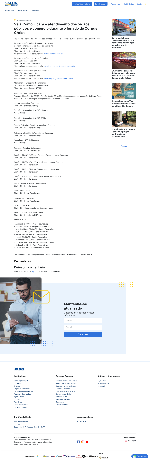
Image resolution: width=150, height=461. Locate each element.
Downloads (35, 11)
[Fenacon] (104, 457)
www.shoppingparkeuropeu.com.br (58, 78)
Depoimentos (60, 402)
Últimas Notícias (22, 11)
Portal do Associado (21, 404)
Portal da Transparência (81, 4)
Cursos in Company (63, 389)
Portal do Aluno (61, 397)
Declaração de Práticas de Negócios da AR (29, 427)
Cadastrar (83, 334)
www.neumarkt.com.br (53, 54)
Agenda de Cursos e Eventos (66, 383)
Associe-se (115, 4)
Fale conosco (141, 456)
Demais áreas (100, 4)
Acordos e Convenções (22, 394)
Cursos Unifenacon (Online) (65, 391)
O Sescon (17, 386)
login (34, 271)
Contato (17, 399)
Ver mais (124, 146)
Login (139, 4)
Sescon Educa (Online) (64, 394)
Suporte (17, 424)
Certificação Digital (21, 381)
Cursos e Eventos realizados (66, 386)
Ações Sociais (19, 397)
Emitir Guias (129, 4)
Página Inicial (9, 11)
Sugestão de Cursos (63, 399)
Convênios (18, 383)
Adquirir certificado (21, 422)
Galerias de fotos (62, 404)
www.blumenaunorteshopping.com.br (59, 66)
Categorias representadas (23, 391)
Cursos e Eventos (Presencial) (66, 381)
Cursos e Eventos (20, 407)
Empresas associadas (22, 389)
